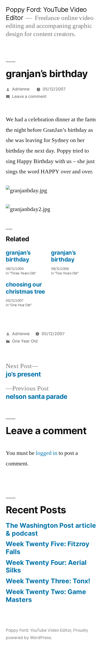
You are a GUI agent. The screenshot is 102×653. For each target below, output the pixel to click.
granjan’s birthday (18, 256)
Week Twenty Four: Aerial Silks (46, 566)
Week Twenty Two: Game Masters (46, 596)
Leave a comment (29, 96)
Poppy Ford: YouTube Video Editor (38, 630)
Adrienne (21, 89)
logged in (46, 453)
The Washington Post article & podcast (51, 529)
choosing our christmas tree (25, 288)
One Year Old (25, 341)
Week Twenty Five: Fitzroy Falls (47, 548)
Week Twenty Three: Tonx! (48, 581)
